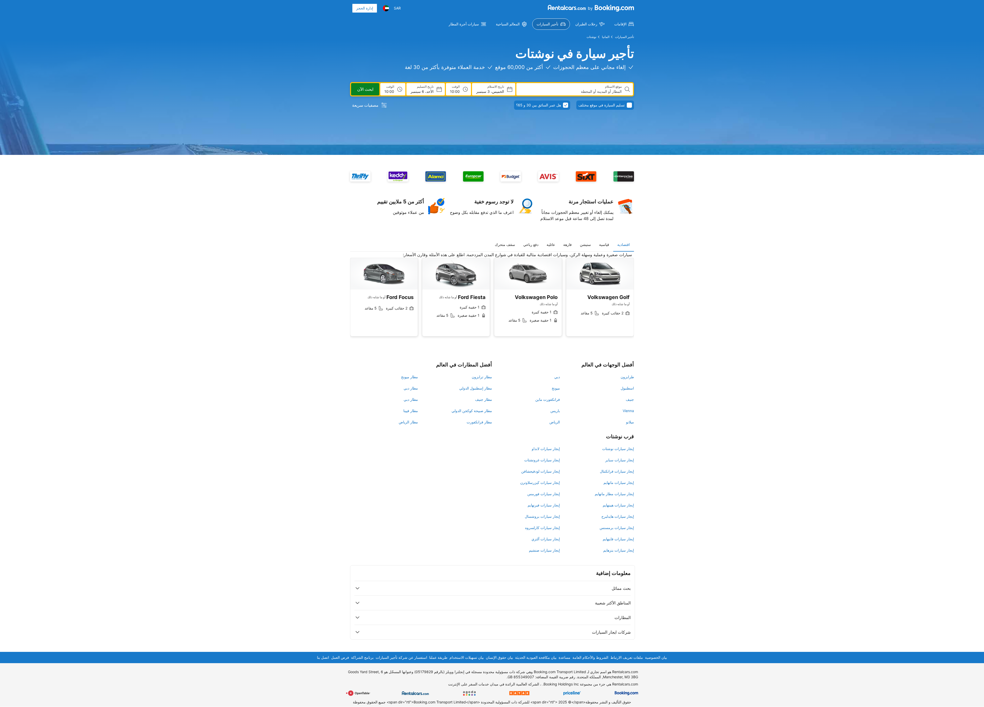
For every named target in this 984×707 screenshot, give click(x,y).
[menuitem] (624, 24)
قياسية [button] (604, 244)
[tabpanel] (492, 298)
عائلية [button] (551, 244)
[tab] (623, 244)
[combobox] (571, 91)
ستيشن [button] (585, 244)
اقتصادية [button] (623, 244)
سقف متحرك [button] (505, 244)
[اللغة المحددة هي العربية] (386, 8)
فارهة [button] (567, 244)
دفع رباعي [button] (530, 244)
